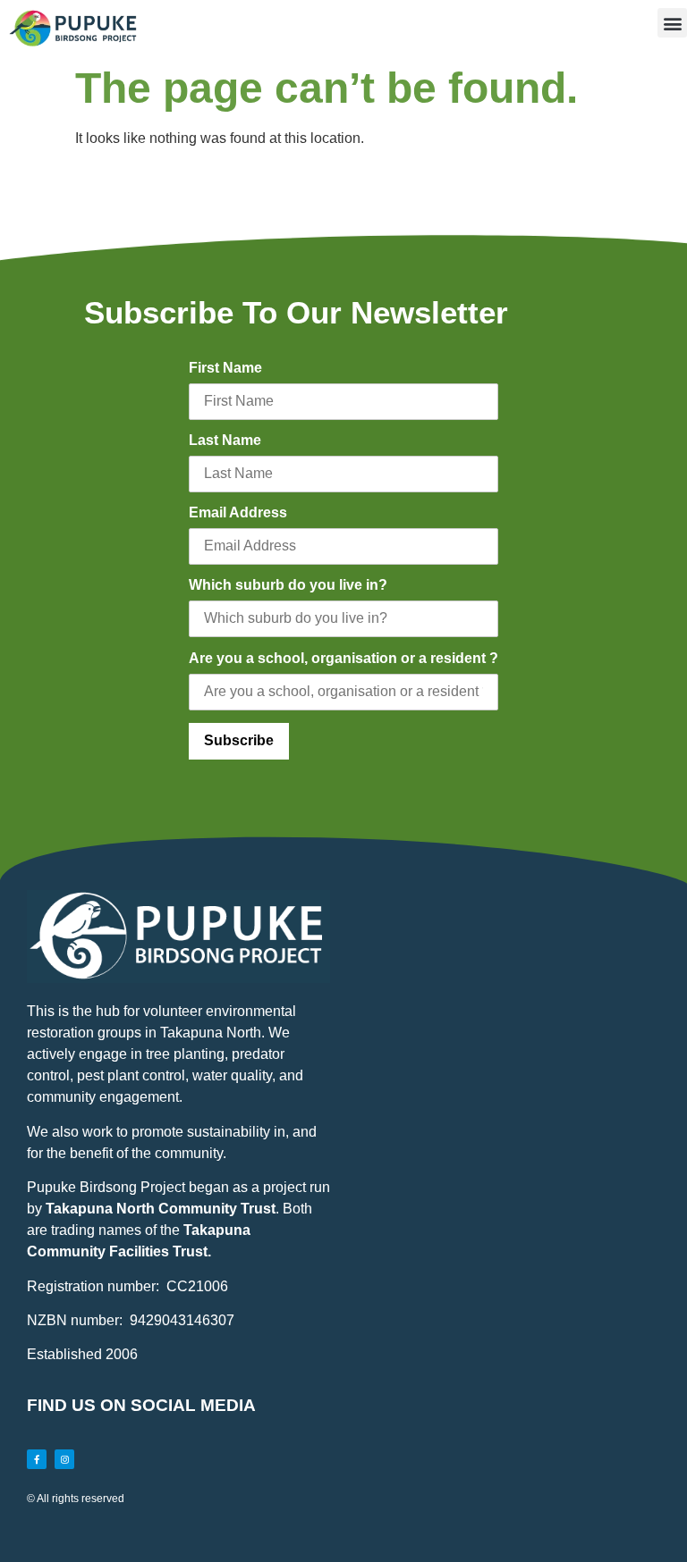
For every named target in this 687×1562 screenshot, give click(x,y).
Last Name (225, 440)
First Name (225, 367)
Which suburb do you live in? (288, 584)
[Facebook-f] (37, 1459)
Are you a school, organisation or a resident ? (343, 658)
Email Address (238, 512)
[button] (672, 23)
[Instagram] (64, 1459)
